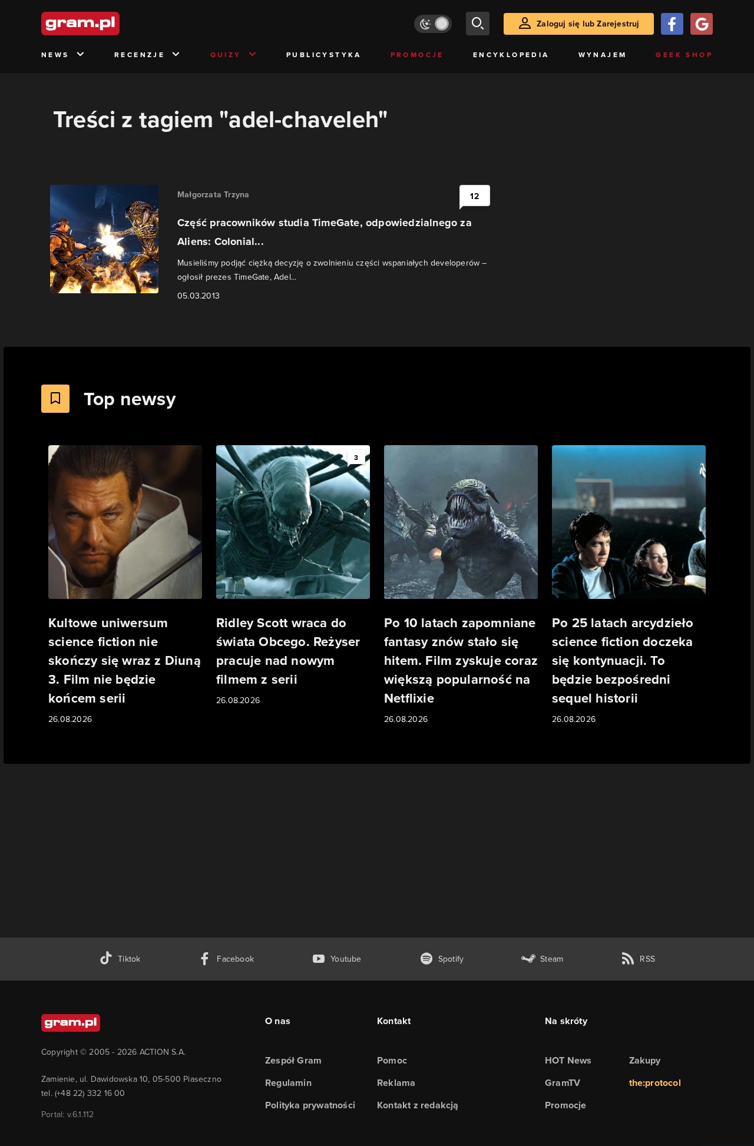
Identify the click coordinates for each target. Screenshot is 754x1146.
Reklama (396, 1082)
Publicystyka (324, 54)
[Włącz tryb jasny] (433, 24)
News (55, 54)
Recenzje (139, 54)
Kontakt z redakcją (418, 1105)
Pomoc (392, 1060)
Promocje (417, 54)
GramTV (562, 1082)
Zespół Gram (293, 1060)
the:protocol (655, 1082)
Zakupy (645, 1060)
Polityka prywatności (310, 1105)
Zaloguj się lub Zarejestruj (588, 23)
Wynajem (602, 54)
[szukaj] (478, 23)
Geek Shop (684, 54)
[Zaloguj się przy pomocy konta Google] (701, 24)
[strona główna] (109, 23)
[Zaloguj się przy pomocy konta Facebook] (672, 24)
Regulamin (288, 1082)
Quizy (226, 54)
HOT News (568, 1060)
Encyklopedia (511, 54)
